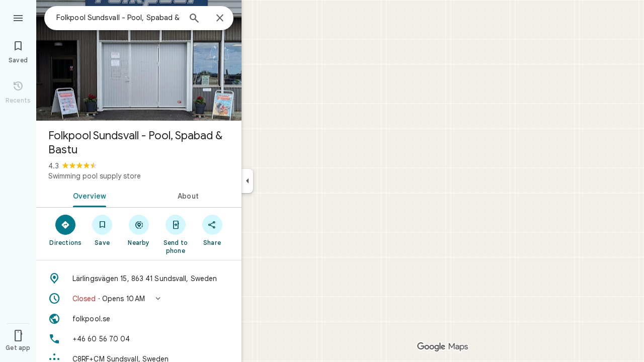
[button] (139, 299)
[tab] (87, 195)
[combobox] (118, 18)
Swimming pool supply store (94, 175)
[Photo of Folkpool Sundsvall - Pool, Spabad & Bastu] (139, 60)
